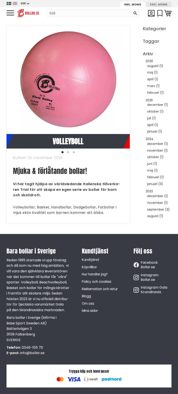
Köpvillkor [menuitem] (89, 267)
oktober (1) (155, 111)
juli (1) (151, 118)
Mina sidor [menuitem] (90, 310)
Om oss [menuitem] (88, 303)
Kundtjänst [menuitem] (90, 259)
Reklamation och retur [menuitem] (100, 289)
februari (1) (155, 93)
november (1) (157, 150)
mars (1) (153, 86)
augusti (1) (155, 66)
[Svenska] (9, 3)
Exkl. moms (159, 4)
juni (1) (152, 164)
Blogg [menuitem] (86, 296)
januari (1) (154, 131)
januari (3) (155, 184)
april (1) (152, 79)
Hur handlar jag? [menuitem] (95, 274)
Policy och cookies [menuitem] (96, 281)
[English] (15, 3)
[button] (10, 13)
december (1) (157, 105)
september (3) (158, 209)
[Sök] (135, 13)
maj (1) (152, 72)
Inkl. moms (132, 4)
